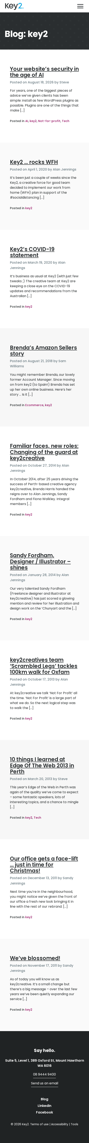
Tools (74, 1124)
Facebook (44, 1112)
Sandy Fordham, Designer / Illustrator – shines (40, 561)
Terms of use (39, 1124)
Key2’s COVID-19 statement (32, 252)
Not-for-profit (49, 121)
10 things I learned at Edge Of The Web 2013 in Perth (42, 765)
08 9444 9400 (44, 1074)
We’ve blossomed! (35, 958)
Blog (44, 1099)
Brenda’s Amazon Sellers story (43, 350)
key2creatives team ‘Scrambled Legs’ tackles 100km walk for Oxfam (43, 666)
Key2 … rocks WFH (34, 162)
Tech (65, 121)
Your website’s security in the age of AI (44, 72)
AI (26, 121)
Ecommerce (34, 405)
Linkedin (44, 1105)
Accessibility (59, 1124)
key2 (33, 121)
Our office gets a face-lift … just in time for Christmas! (44, 864)
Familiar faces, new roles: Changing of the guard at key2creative (44, 452)
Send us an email (44, 1083)
